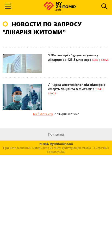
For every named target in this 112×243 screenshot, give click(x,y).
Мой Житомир (43, 114)
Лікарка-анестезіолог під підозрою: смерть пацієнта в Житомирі (77, 86)
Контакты (56, 134)
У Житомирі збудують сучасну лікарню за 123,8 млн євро (73, 57)
